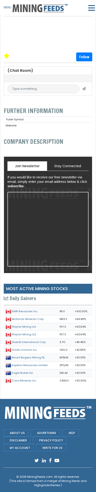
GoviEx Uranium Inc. (24, 350)
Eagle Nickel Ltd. (22, 373)
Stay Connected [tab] (67, 166)
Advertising (46, 433)
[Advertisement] (48, 27)
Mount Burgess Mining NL (28, 357)
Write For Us (52, 448)
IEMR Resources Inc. (25, 311)
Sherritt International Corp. (29, 342)
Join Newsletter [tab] (27, 166)
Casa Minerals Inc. (24, 380)
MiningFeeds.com (40, 477)
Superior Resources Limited (30, 365)
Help (72, 433)
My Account (20, 448)
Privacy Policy (51, 440)
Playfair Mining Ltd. (24, 327)
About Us (17, 433)
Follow (84, 56)
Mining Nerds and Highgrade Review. (60, 483)
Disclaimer (18, 440)
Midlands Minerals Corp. (28, 319)
